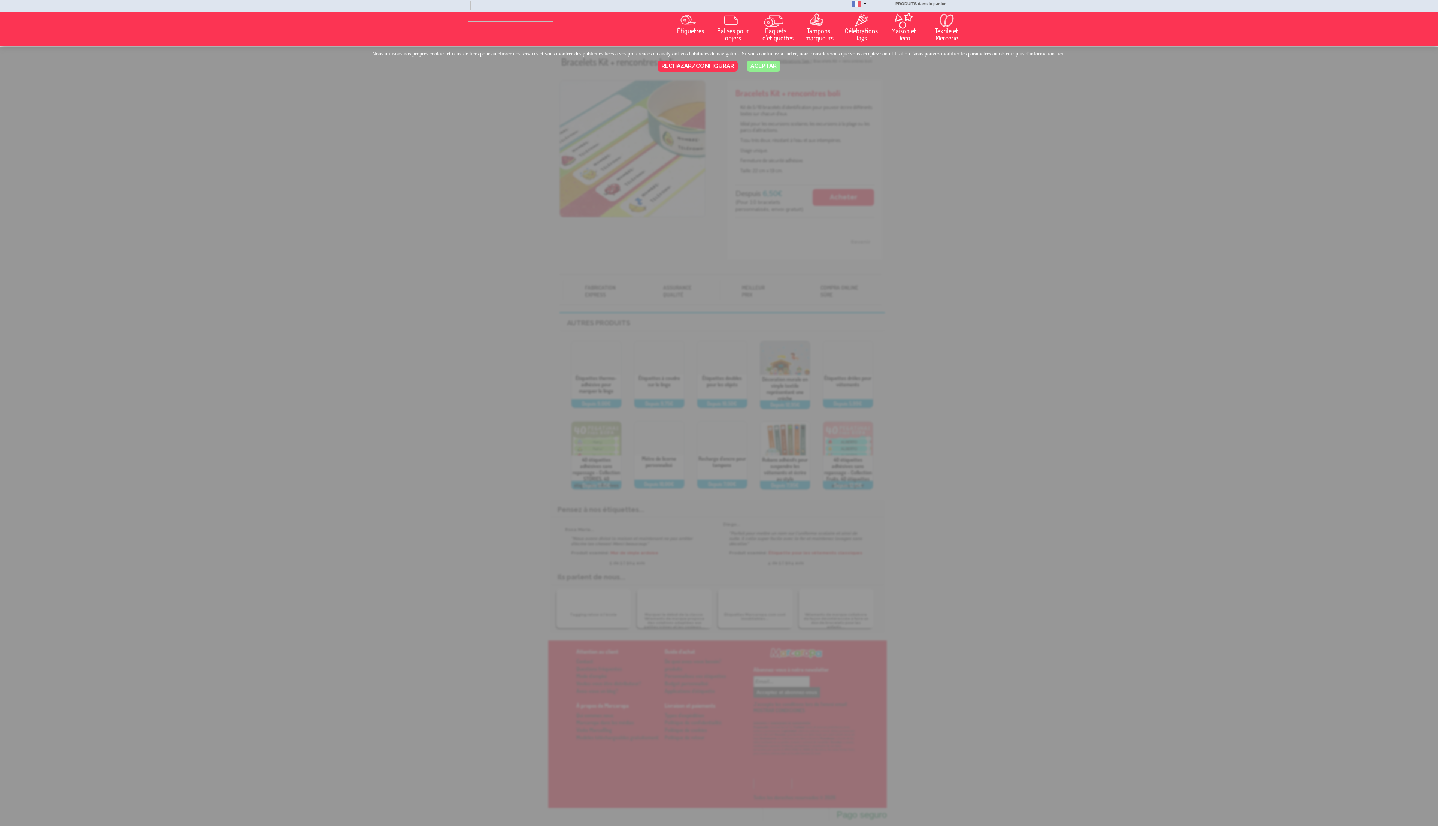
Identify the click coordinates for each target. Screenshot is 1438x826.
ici (1060, 54)
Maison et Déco (903, 34)
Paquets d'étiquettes (777, 34)
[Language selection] (859, 7)
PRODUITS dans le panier (920, 3)
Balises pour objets (733, 34)
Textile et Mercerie (946, 34)
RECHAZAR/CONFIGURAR (697, 66)
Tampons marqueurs (819, 34)
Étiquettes (690, 30)
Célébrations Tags (861, 34)
